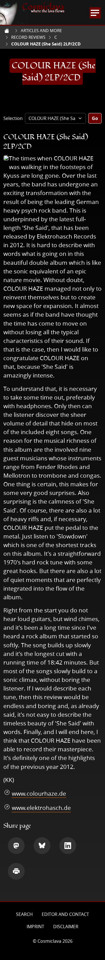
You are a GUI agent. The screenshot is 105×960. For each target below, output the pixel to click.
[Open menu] (95, 12)
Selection (13, 118)
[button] (16, 845)
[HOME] (6, 30)
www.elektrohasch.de (41, 808)
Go (95, 118)
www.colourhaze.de (39, 793)
